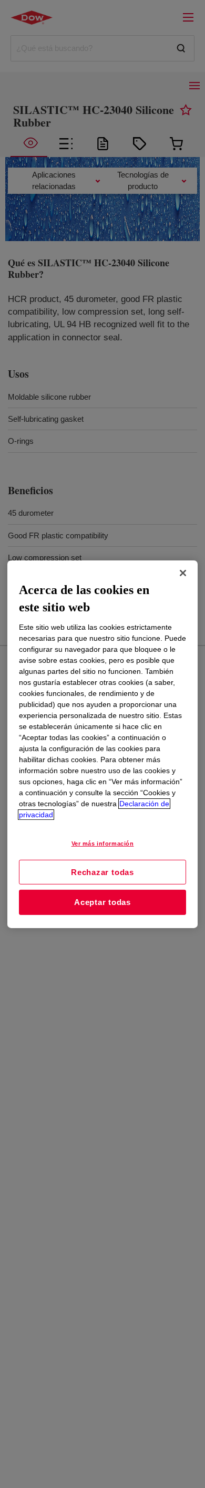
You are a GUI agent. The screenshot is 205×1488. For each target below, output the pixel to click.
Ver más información (102, 843)
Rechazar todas (102, 871)
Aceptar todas (102, 902)
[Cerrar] (182, 572)
